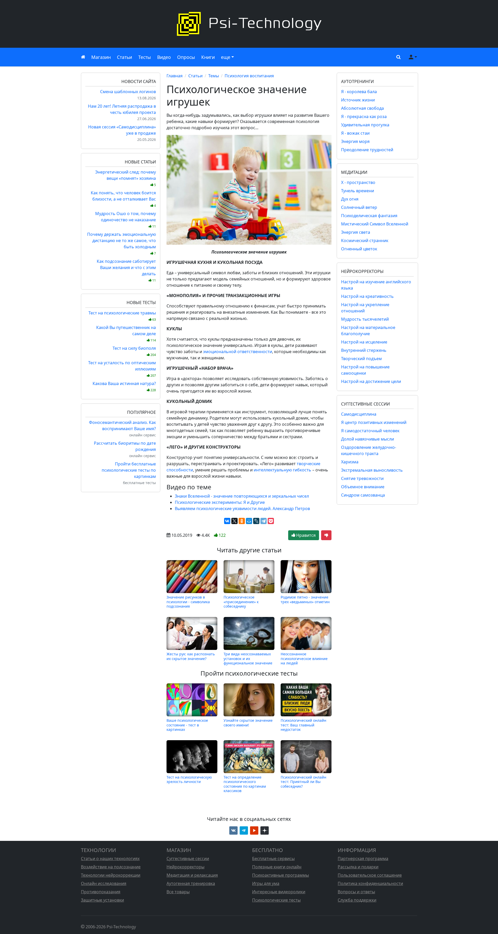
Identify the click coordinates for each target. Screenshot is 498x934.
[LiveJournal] (256, 521)
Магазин (101, 57)
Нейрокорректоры (185, 867)
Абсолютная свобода (362, 108)
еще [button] (225, 57)
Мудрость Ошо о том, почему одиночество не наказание (125, 220)
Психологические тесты (276, 900)
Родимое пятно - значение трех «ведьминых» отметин (305, 599)
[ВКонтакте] (227, 521)
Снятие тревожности (362, 478)
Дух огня (349, 199)
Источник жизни (358, 100)
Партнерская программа (363, 858)
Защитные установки (102, 900)
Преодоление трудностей (367, 150)
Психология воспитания (249, 76)
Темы (213, 76)
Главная (175, 76)
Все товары (178, 892)
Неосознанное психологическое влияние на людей (304, 658)
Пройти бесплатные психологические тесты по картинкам (129, 470)
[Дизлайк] (326, 535)
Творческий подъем (361, 358)
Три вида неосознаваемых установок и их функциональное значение (248, 658)
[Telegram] (263, 521)
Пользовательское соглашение (370, 875)
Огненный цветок (359, 249)
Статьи (124, 57)
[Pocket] (271, 521)
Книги (208, 57)
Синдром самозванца (363, 495)
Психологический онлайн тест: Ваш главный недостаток (303, 725)
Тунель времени (357, 191)
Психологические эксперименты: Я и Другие (220, 502)
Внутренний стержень (363, 350)
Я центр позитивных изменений (373, 422)
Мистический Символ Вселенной (374, 224)
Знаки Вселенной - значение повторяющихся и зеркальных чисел (242, 496)
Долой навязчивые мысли (367, 439)
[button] (397, 57)
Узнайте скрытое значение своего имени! (248, 722)
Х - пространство (358, 182)
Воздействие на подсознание (111, 867)
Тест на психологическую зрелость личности (189, 779)
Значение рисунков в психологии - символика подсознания (188, 602)
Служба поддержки (357, 900)
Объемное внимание (362, 487)
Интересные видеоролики (278, 892)
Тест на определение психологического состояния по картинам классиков (245, 784)
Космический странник (364, 240)
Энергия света (355, 232)
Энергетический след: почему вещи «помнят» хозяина (125, 178)
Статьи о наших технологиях (110, 858)
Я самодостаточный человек (370, 431)
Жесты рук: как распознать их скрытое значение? (191, 656)
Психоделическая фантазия (369, 215)
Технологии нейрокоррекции (110, 875)
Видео (164, 57)
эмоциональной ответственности (237, 351)
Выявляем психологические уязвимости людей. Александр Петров (242, 508)
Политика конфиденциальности (370, 883)
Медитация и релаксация (192, 875)
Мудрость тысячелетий (365, 319)
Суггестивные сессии (188, 858)
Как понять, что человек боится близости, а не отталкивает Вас (123, 199)
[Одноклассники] (242, 521)
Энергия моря (355, 141)
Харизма (349, 462)
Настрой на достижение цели (371, 381)
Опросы (186, 57)
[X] (234, 521)
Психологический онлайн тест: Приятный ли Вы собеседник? (303, 782)
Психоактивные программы (280, 875)
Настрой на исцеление (364, 342)
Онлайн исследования (103, 883)
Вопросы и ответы (356, 892)
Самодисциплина (358, 414)
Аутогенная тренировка (191, 883)
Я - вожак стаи (355, 133)
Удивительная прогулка (365, 125)
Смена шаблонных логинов (128, 91)
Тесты (144, 57)
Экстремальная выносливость (372, 470)
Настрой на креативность (367, 296)
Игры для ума (265, 883)
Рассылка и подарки (358, 867)
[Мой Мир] (249, 521)
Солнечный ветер (359, 207)
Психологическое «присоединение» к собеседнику (241, 602)
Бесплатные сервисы (273, 858)
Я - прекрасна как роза (364, 116)
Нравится (305, 535)
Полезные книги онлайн (276, 867)
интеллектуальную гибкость (282, 470)
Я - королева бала (359, 91)
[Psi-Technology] (249, 23)
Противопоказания (100, 892)
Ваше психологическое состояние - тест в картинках (187, 725)
